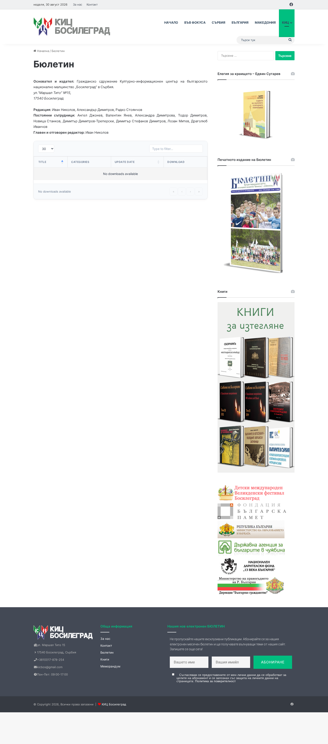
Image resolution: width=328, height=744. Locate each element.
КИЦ (285, 22)
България (240, 22)
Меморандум (110, 666)
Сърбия (218, 22)
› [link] (190, 191)
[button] (62, 162)
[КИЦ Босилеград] (72, 26)
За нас (77, 4)
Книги (104, 659)
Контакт (92, 4)
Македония (265, 22)
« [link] (173, 191)
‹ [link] (182, 191)
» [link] (199, 191)
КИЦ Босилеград (114, 704)
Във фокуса (195, 22)
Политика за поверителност (215, 681)
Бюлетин (107, 652)
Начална (42, 51)
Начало (171, 22)
